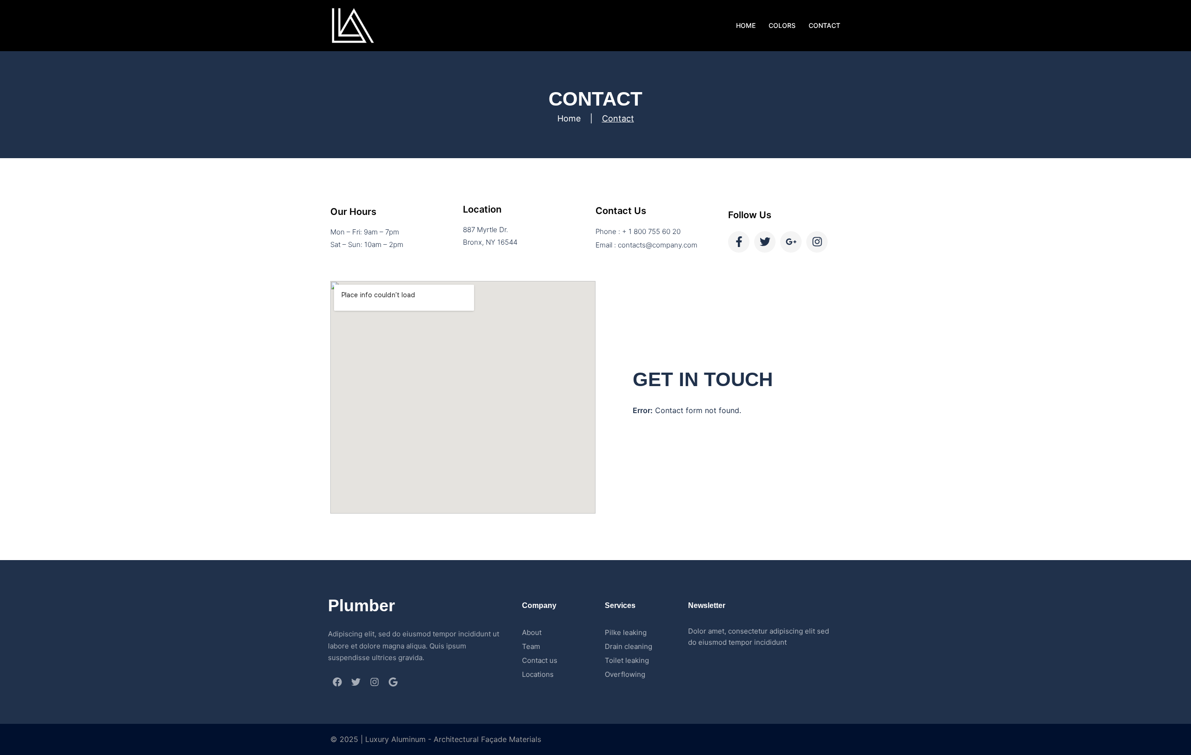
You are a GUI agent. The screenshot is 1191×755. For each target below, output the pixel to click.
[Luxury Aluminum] (352, 24)
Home (569, 118)
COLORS (782, 25)
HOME (746, 25)
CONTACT (824, 25)
